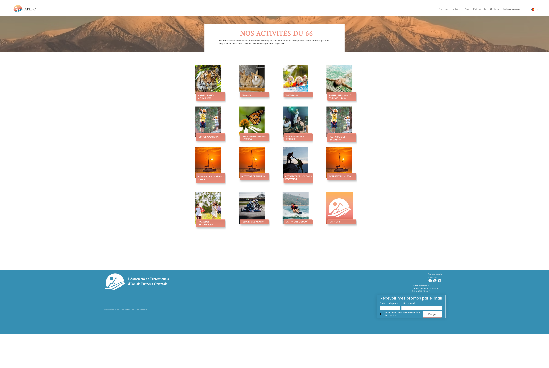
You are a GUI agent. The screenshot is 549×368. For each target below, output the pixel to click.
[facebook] (430, 280)
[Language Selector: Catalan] (534, 9)
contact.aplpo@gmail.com (425, 288)
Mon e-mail (408, 303)
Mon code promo (389, 303)
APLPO (30, 9)
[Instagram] (434, 280)
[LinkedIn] (439, 280)
